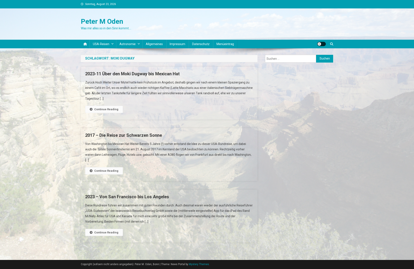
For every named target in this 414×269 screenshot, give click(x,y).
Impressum (177, 44)
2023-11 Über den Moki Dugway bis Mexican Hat (132, 73)
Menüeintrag (225, 44)
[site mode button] (321, 44)
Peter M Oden (102, 21)
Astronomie (127, 44)
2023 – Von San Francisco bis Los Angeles (127, 196)
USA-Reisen (101, 44)
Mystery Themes (199, 264)
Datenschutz (201, 44)
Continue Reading (106, 109)
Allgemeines (154, 44)
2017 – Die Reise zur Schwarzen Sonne (123, 135)
